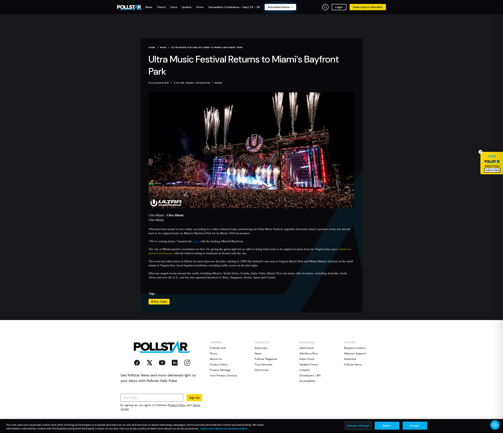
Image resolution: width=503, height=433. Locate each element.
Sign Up (194, 397)
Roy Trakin (159, 301)
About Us (216, 359)
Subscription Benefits (368, 7)
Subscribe (261, 348)
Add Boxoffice (308, 353)
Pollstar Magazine (266, 359)
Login (339, 7)
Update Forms (308, 364)
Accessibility (307, 381)
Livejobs (304, 370)
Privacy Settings (220, 370)
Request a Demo (355, 348)
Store (213, 353)
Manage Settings (358, 425)
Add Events (306, 348)
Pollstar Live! (218, 348)
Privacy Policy (177, 405)
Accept (415, 425)
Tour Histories (263, 364)
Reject (387, 425)
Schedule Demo (279, 7)
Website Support (355, 353)
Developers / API (309, 375)
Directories (262, 370)
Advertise (350, 359)
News (218, 82)
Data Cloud (306, 359)
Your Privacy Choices (223, 375)
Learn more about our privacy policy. (224, 428)
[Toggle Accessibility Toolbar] (495, 425)
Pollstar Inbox (353, 364)
